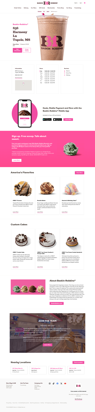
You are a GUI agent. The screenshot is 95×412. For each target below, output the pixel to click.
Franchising (77, 8)
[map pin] (23, 83)
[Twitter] (61, 383)
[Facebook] (57, 383)
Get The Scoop (78, 399)
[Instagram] (50, 383)
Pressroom (37, 389)
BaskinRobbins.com (56, 303)
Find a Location (78, 362)
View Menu (79, 172)
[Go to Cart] (84, 3)
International (37, 386)
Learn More (68, 119)
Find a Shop (60, 8)
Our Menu (33, 8)
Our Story (69, 8)
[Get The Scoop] (78, 386)
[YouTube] (65, 383)
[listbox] (47, 195)
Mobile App (9, 386)
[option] (23, 195)
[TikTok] (54, 383)
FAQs (35, 387)
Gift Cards (42, 8)
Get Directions (17, 50)
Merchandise (51, 8)
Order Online (17, 8)
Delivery (26, 8)
